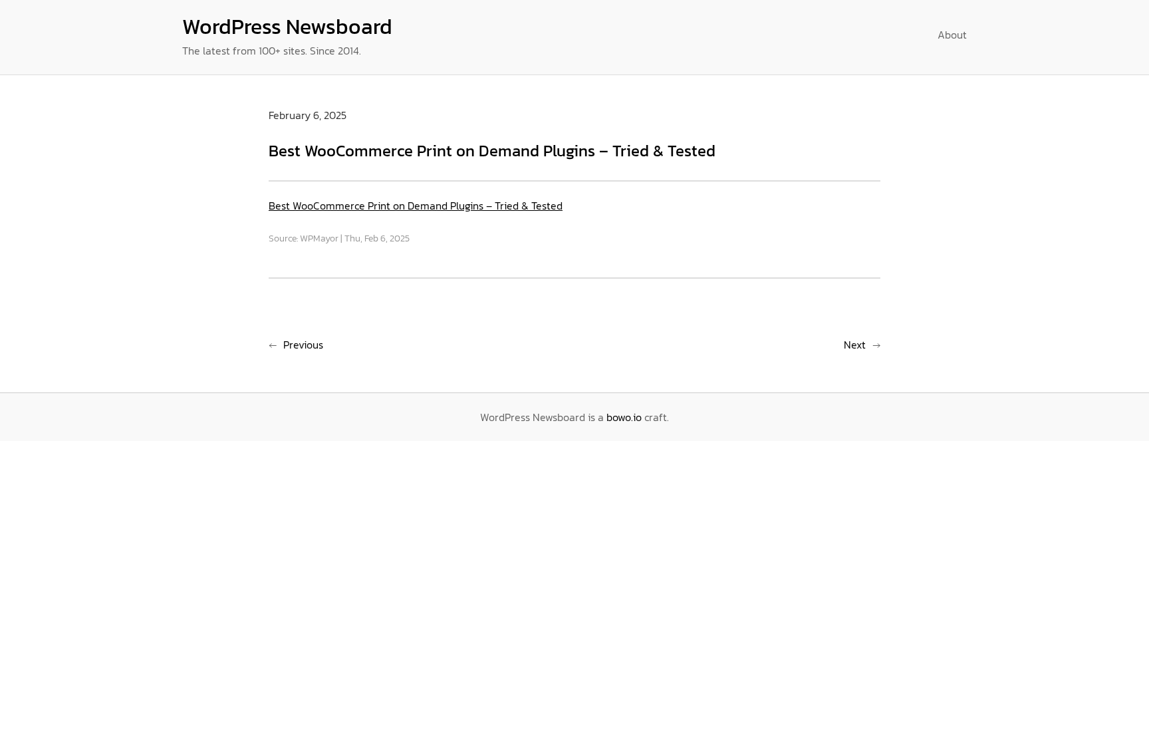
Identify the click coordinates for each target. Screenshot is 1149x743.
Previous (303, 345)
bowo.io (624, 417)
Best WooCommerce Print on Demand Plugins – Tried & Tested (416, 206)
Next (855, 345)
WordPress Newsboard (287, 27)
